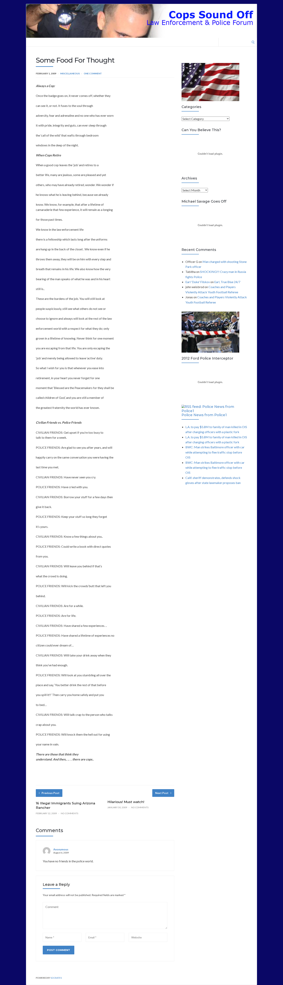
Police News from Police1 (204, 415)
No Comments (69, 813)
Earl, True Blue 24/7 (227, 282)
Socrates (56, 977)
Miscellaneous (70, 73)
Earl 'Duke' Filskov (197, 282)
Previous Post (50, 793)
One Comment (93, 73)
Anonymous (60, 849)
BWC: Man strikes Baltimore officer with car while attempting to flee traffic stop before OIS (214, 452)
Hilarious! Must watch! (125, 802)
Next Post (161, 793)
